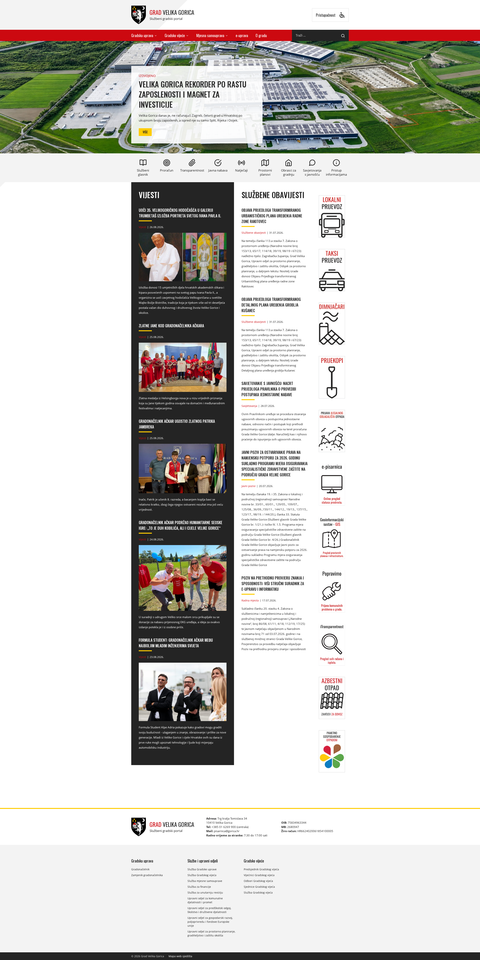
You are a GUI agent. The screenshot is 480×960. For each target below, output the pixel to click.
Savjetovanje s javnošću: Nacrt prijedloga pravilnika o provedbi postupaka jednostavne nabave (269, 388)
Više (145, 132)
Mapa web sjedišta (180, 956)
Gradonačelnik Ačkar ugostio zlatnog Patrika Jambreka (177, 424)
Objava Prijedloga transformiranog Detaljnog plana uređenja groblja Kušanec (271, 304)
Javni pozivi (249, 486)
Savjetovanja (249, 406)
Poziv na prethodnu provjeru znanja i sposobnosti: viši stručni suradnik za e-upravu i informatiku (273, 583)
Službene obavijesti (273, 195)
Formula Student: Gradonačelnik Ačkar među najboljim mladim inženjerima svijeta (176, 642)
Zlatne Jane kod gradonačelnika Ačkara (171, 325)
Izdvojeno (147, 76)
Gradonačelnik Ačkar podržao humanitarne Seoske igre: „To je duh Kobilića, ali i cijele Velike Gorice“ (180, 525)
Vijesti (149, 195)
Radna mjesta (250, 600)
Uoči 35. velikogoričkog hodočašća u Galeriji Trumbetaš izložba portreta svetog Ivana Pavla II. (180, 213)
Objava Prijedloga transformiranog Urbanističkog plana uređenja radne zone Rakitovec (272, 215)
